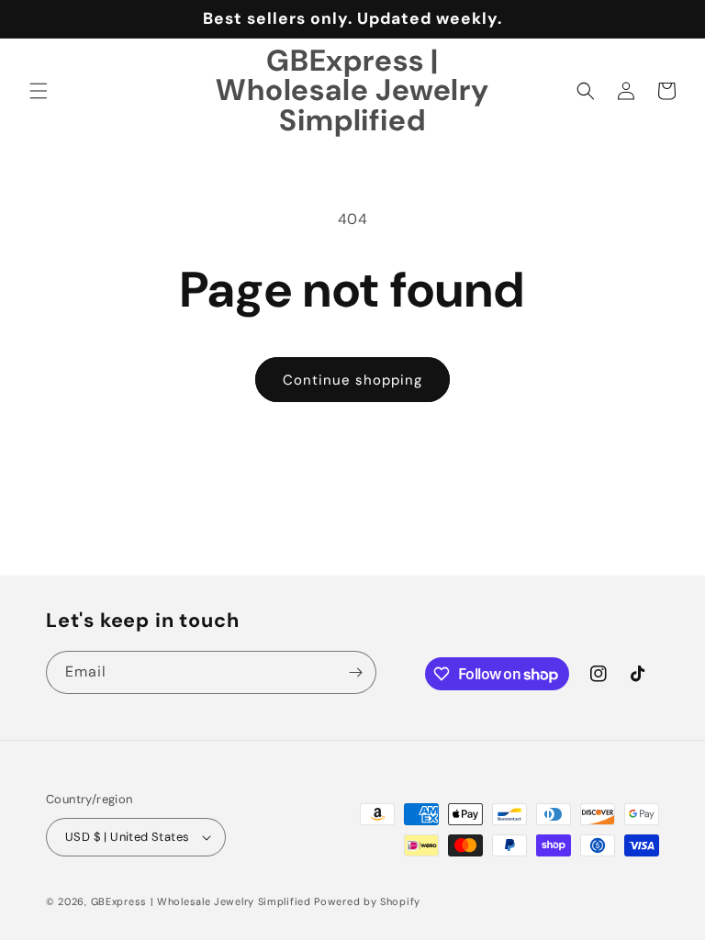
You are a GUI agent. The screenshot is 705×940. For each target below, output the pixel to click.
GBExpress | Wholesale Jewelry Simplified (201, 901)
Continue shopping (352, 380)
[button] (38, 91)
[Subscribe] (355, 672)
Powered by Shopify (367, 901)
